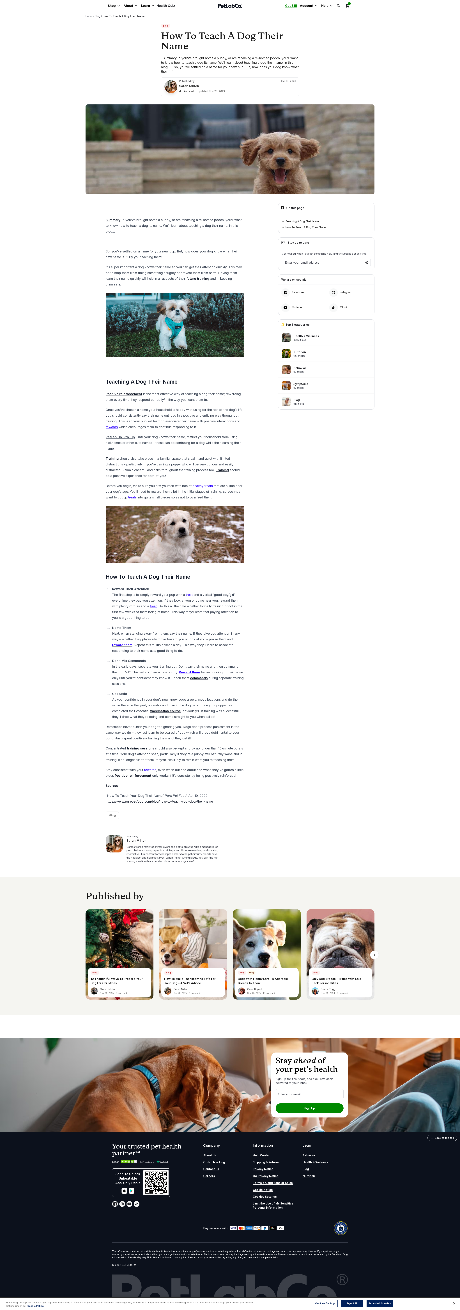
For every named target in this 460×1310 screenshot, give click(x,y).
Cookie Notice (263, 1190)
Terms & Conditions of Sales (273, 1183)
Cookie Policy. (35, 1306)
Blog (97, 16)
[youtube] (129, 1204)
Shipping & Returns (266, 1162)
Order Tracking (214, 1162)
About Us (209, 1155)
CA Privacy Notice (266, 1176)
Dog (251, 972)
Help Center (261, 1155)
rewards (112, 427)
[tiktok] (136, 1204)
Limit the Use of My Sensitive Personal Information (273, 1205)
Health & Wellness (315, 1162)
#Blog (112, 815)
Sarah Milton (189, 86)
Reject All (352, 1303)
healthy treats (203, 486)
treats (132, 497)
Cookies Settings (265, 1196)
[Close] (454, 1303)
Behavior (309, 1155)
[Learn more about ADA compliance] (341, 1228)
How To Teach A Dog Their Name (306, 227)
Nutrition (309, 1176)
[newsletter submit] (367, 262)
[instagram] (122, 1204)
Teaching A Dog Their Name (303, 221)
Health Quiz (166, 6)
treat (189, 595)
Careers (209, 1176)
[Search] (338, 6)
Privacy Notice (263, 1169)
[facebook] (115, 1204)
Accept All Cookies (380, 1303)
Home (89, 16)
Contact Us (211, 1169)
